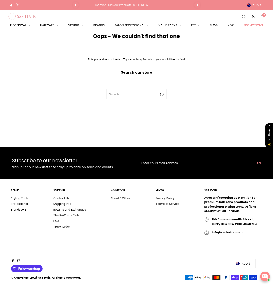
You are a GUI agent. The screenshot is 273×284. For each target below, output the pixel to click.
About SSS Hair (121, 198)
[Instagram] (18, 5)
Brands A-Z (18, 210)
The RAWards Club (66, 215)
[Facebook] (11, 5)
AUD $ (257, 5)
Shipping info (62, 204)
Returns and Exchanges (69, 210)
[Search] (243, 16)
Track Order (61, 227)
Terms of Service (167, 204)
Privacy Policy (165, 198)
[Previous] (76, 5)
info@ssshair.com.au (228, 232)
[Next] (197, 5)
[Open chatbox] (265, 276)
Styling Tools (19, 198)
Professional (19, 204)
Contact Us (61, 198)
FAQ (56, 221)
